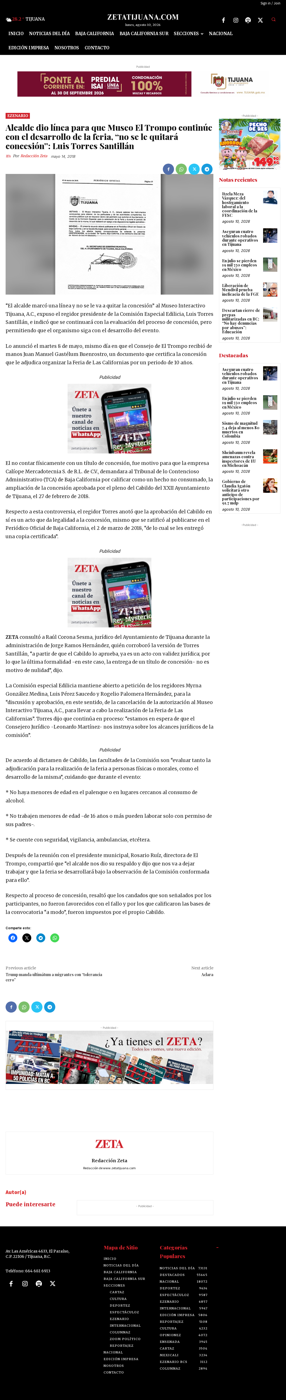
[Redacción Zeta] (9, 156)
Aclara (207, 974)
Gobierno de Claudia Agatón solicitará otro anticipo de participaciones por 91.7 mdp (240, 492)
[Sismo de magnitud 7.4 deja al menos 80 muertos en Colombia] (270, 427)
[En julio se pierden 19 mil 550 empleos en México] (270, 265)
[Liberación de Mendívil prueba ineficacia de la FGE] (270, 289)
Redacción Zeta (33, 156)
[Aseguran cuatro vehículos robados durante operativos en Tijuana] (270, 235)
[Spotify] (248, 20)
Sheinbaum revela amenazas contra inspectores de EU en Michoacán (239, 459)
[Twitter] (260, 20)
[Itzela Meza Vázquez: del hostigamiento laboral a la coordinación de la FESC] (270, 198)
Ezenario (17, 115)
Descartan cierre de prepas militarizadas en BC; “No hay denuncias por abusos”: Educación (241, 321)
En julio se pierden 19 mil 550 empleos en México (239, 265)
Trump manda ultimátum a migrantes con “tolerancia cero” (54, 977)
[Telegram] (207, 169)
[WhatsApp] (181, 169)
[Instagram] (235, 20)
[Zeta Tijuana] (143, 17)
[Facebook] (223, 20)
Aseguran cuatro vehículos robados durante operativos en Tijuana (240, 238)
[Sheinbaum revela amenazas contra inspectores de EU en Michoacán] (270, 456)
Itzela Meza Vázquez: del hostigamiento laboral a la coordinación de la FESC (239, 204)
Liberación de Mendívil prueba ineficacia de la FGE (240, 290)
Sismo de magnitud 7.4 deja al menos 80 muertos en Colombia (240, 430)
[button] (273, 19)
